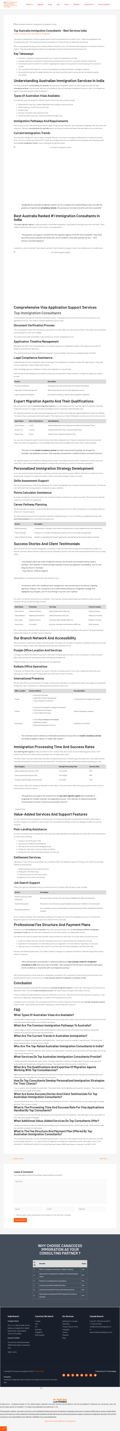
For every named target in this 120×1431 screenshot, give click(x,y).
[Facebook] (63, 1375)
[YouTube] (81, 1375)
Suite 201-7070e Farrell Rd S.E (100, 1321)
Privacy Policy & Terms (70, 1327)
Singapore (38, 1332)
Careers (65, 1332)
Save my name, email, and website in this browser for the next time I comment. (43, 1215)
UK (36, 1327)
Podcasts (65, 1335)
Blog (64, 1338)
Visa (29, 34)
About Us (29, 4)
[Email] (90, 1375)
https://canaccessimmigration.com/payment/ (60, 1421)
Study (50, 4)
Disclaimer (66, 1324)
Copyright (65, 1329)
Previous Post (17, 1159)
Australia (38, 1329)
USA (36, 1324)
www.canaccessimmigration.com (101, 1332)
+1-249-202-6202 (96, 1324)
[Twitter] (95, 1375)
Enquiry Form (89, 4)
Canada (37, 1321)
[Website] (92, 1209)
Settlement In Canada (69, 1321)
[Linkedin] (68, 1375)
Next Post (104, 1159)
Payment (76, 4)
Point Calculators (104, 4)
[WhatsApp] (86, 1375)
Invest (66, 4)
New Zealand (39, 1335)
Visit (58, 4)
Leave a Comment (20, 34)
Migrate (40, 4)
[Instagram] (77, 1375)
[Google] (72, 1375)
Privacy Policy (39, 1371)
